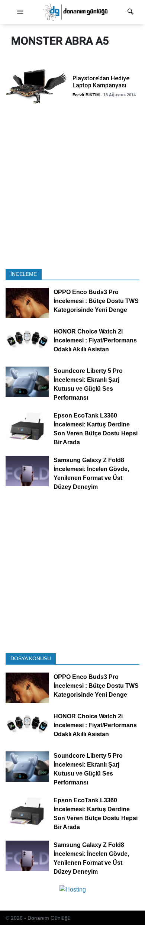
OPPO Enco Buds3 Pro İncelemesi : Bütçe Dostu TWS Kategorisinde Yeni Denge (96, 301)
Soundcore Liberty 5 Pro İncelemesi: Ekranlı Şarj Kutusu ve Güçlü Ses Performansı (88, 384)
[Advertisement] (72, 188)
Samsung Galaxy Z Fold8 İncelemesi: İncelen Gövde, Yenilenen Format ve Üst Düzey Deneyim (91, 473)
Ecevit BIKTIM (86, 95)
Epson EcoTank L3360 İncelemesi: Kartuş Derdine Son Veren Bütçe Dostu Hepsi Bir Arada (96, 428)
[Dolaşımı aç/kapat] (20, 12)
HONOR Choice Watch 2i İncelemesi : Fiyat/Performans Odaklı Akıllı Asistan (95, 340)
